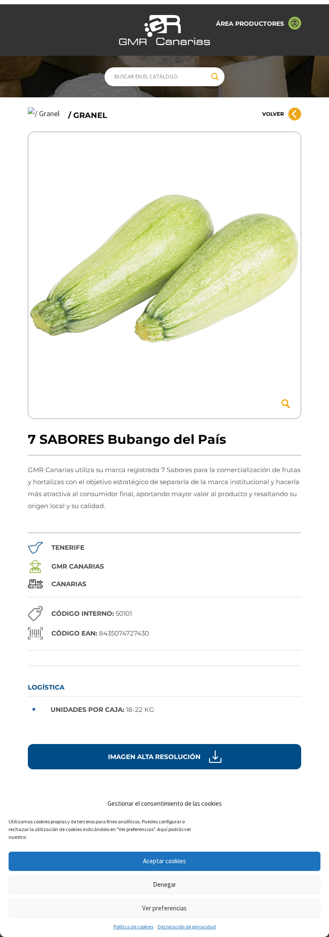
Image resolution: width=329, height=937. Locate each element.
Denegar (164, 884)
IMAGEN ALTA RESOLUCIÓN (154, 757)
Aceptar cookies (164, 861)
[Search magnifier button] (215, 77)
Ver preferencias (164, 908)
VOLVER (273, 114)
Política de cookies (133, 926)
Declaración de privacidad (187, 926)
